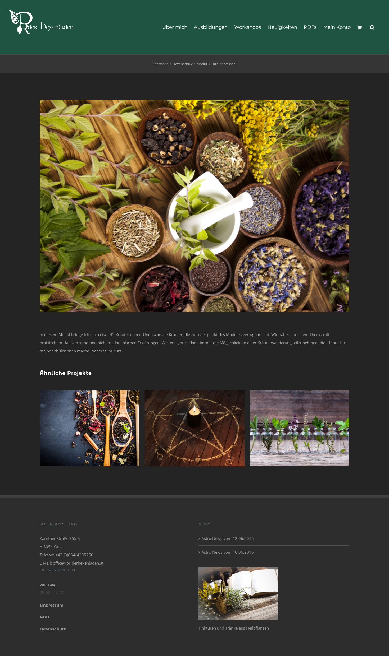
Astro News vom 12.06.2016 (228, 538)
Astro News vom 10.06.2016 (228, 552)
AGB (44, 617)
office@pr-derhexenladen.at (78, 563)
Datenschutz (53, 628)
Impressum (52, 605)
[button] (372, 27)
